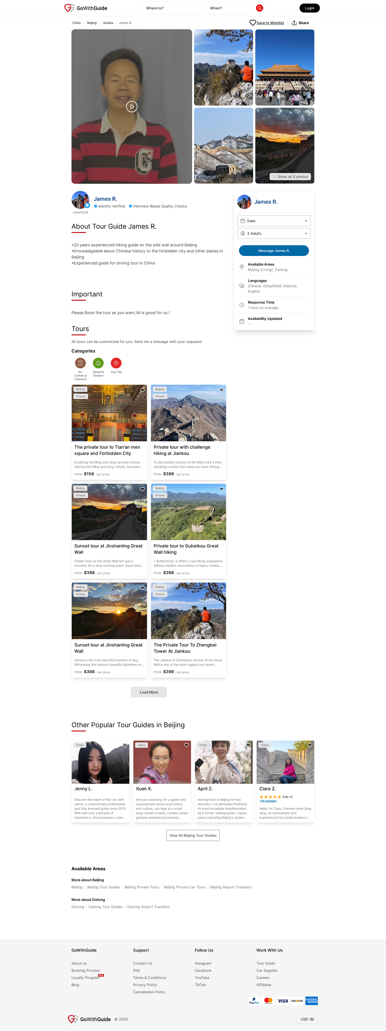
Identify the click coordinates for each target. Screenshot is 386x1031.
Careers (263, 977)
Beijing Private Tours (142, 887)
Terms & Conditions (149, 977)
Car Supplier (266, 970)
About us (79, 963)
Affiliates (263, 984)
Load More (149, 692)
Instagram (203, 963)
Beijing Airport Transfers (231, 887)
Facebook (203, 970)
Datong (77, 906)
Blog (75, 984)
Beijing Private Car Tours (185, 887)
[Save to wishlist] (142, 390)
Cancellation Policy (149, 992)
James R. (274, 250)
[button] (131, 106)
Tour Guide (265, 963)
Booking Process (85, 970)
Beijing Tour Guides (103, 887)
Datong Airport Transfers (148, 906)
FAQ (136, 970)
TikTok (200, 984)
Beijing (92, 23)
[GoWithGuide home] (85, 8)
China (76, 23)
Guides (108, 23)
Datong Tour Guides (106, 906)
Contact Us (142, 963)
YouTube (202, 977)
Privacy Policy (145, 984)
